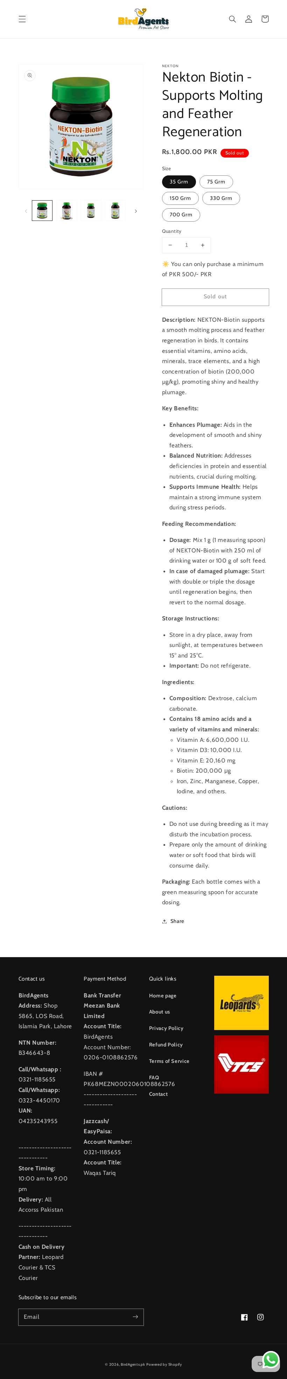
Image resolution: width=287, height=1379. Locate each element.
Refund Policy (166, 1045)
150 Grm (180, 198)
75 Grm (216, 182)
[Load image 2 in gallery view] (66, 210)
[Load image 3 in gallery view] (90, 210)
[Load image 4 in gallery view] (115, 210)
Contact (158, 1094)
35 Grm (179, 182)
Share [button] (177, 921)
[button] (22, 19)
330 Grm (221, 198)
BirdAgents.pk (133, 1364)
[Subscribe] (135, 1317)
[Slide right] (136, 210)
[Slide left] (26, 210)
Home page (163, 996)
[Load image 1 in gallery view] (42, 210)
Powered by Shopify (164, 1364)
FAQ (154, 1077)
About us (159, 1012)
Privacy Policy (166, 1028)
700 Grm (181, 214)
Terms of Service (169, 1061)
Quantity (172, 231)
